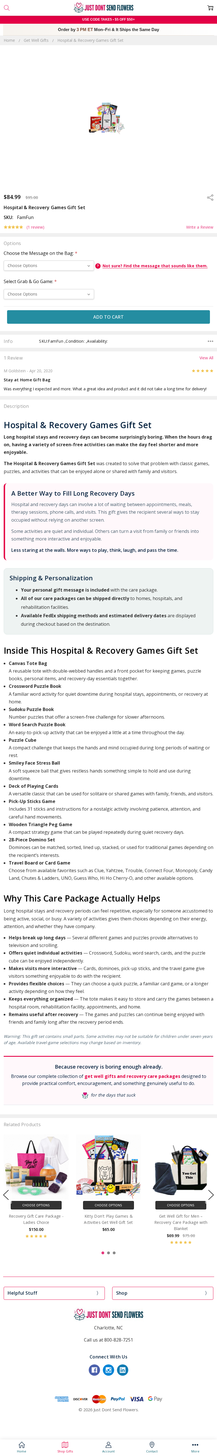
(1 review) (35, 227)
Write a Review (199, 227)
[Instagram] (108, 1370)
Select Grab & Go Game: (30, 281)
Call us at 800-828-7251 (108, 1340)
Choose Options (36, 1205)
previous (6, 1195)
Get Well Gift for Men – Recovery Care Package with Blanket (181, 1222)
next (211, 1195)
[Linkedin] (122, 1370)
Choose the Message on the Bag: (40, 253)
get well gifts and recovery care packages (132, 1076)
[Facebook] (94, 1370)
